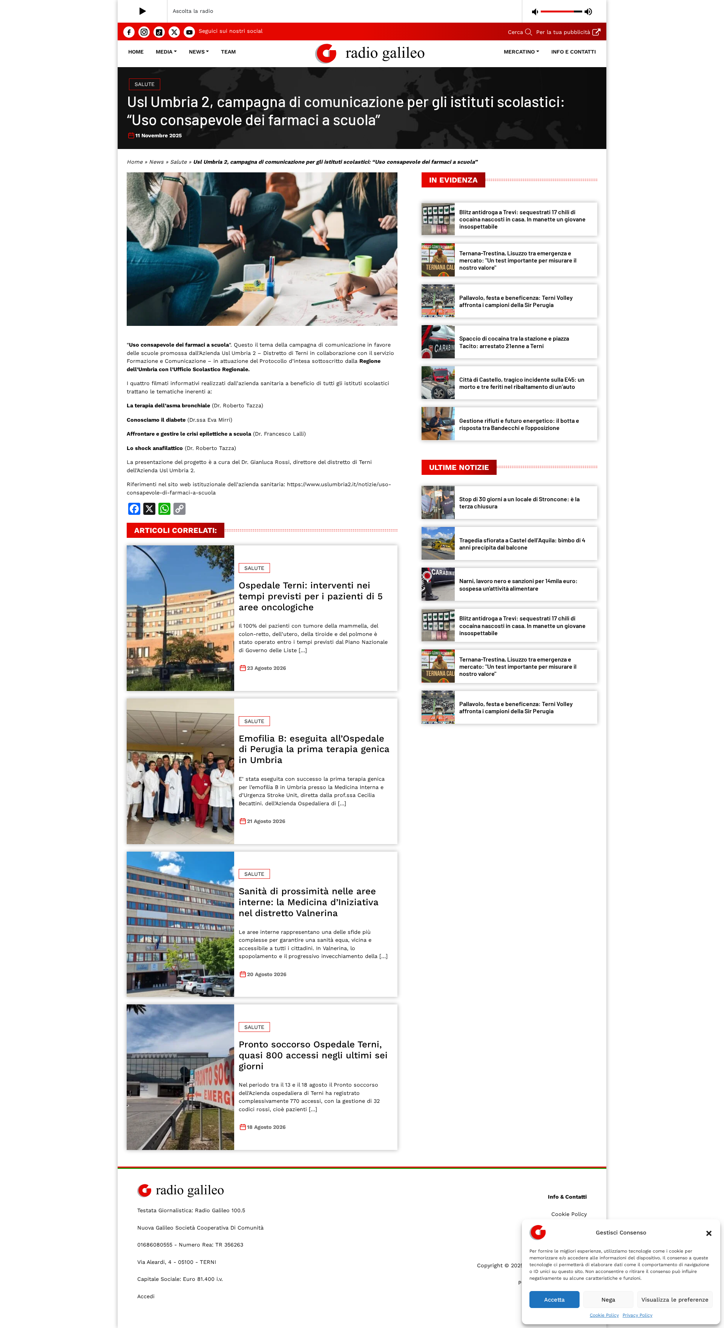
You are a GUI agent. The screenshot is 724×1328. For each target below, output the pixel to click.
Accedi (146, 1296)
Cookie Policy (604, 1315)
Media (164, 52)
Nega (608, 1299)
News (197, 52)
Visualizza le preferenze (675, 1299)
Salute (145, 84)
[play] (142, 11)
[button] (709, 1232)
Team (228, 52)
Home (136, 52)
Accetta (554, 1299)
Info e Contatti (573, 52)
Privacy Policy (637, 1315)
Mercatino (519, 52)
